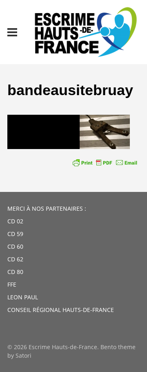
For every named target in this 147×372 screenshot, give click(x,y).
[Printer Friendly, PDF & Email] (105, 162)
